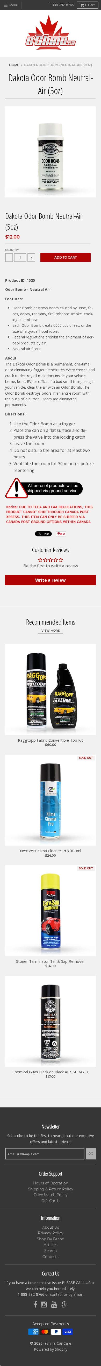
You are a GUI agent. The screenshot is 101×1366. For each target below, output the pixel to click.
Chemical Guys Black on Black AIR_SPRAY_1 (50, 1071)
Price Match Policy (51, 1194)
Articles (50, 1244)
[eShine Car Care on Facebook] (35, 1305)
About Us (50, 1227)
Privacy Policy (50, 1233)
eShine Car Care (58, 1343)
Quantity (12, 250)
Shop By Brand (50, 1239)
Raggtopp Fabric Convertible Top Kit (50, 740)
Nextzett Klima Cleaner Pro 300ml (50, 850)
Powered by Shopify (50, 1349)
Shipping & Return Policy (50, 1189)
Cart (90, 5)
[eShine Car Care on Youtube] (54, 1305)
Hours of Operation (50, 1183)
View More (50, 630)
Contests (50, 1256)
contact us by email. (66, 1294)
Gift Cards (50, 1200)
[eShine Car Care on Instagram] (44, 1305)
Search (50, 1250)
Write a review (50, 580)
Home (14, 65)
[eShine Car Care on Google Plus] (65, 1305)
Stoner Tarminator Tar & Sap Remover (50, 961)
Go (91, 1153)
